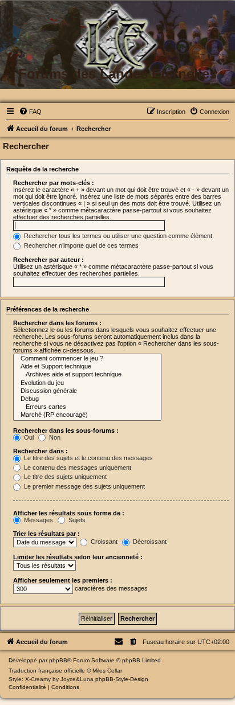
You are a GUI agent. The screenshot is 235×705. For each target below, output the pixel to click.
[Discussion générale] (87, 391)
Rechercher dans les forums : (57, 322)
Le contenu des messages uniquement (76, 467)
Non (53, 437)
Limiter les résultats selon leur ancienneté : (78, 557)
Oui (28, 437)
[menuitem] (30, 111)
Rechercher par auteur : (48, 259)
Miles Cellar (107, 670)
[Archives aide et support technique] (87, 375)
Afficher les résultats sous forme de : (68, 513)
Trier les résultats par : (46, 533)
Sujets (76, 520)
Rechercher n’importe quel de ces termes (80, 245)
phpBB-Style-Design (121, 679)
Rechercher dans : (40, 451)
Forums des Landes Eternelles (117, 73)
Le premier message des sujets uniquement (83, 486)
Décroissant (149, 541)
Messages (37, 520)
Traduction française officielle (47, 670)
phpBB (58, 660)
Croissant (103, 541)
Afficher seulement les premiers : (62, 580)
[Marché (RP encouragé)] (87, 415)
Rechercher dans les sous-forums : (66, 430)
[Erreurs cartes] (87, 407)
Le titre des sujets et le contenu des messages (87, 457)
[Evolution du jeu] (87, 383)
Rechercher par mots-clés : (53, 182)
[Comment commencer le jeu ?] (87, 359)
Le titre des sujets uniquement (64, 476)
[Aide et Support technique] (87, 367)
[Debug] (87, 399)
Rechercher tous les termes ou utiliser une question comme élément (117, 235)
